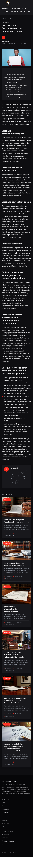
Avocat (23, 11)
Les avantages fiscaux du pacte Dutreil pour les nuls (14, 564)
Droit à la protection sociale (14, 79)
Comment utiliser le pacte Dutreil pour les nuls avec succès (16, 521)
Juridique (6, 8)
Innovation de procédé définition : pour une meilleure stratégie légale (14, 654)
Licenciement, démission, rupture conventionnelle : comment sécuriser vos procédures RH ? (13, 747)
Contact (5, 838)
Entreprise (16, 8)
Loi (29, 11)
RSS (3, 844)
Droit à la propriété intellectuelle (15, 77)
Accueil (4, 18)
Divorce (5, 11)
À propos (17, 485)
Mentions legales (8, 841)
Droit (24, 8)
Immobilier (14, 11)
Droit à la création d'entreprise (15, 74)
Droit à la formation (11, 82)
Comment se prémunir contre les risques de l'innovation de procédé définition (15, 700)
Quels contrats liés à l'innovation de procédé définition (11, 609)
